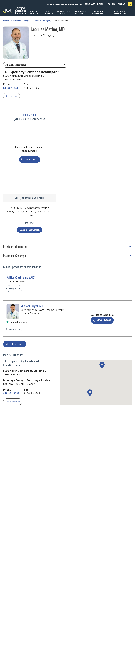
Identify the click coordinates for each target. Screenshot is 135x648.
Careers (56, 4)
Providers (16, 20)
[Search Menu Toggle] (130, 4)
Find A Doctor (34, 13)
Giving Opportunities (71, 4)
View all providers (14, 344)
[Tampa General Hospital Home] (15, 12)
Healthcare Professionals (99, 13)
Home (6, 20)
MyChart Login (94, 4)
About (49, 4)
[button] (35, 65)
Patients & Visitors (80, 13)
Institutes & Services (63, 13)
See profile (14, 288)
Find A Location (48, 13)
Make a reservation (29, 229)
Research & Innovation (120, 13)
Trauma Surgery (43, 20)
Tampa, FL (28, 20)
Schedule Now (116, 4)
